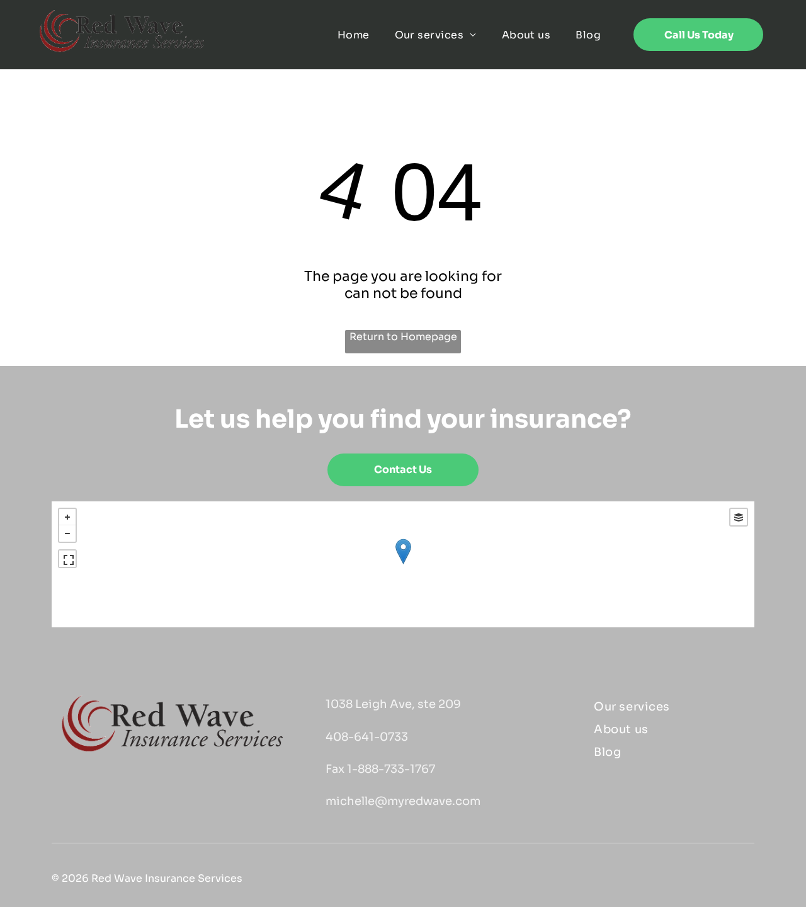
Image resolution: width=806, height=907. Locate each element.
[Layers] (738, 517)
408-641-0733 (367, 737)
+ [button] (67, 517)
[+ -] (403, 564)
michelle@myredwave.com (403, 801)
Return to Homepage (403, 336)
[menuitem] (353, 34)
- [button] (67, 533)
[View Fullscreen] (67, 558)
